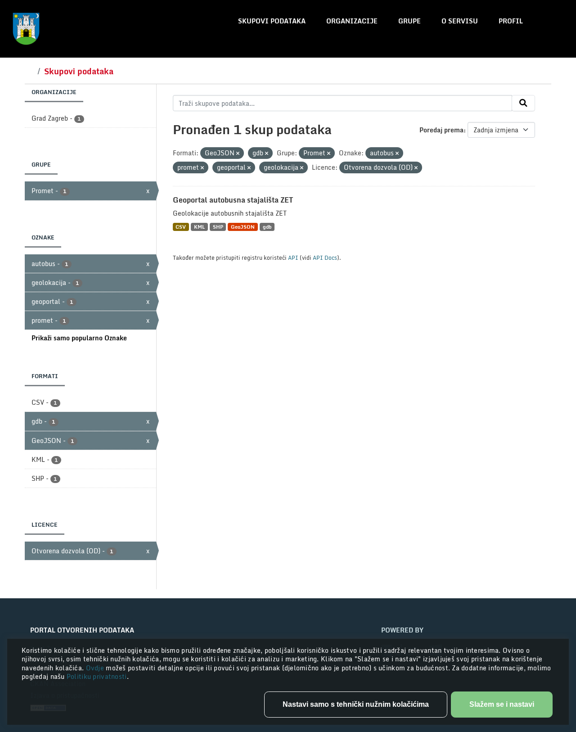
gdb (267, 226)
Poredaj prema (441, 130)
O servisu (459, 21)
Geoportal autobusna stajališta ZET (233, 200)
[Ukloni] (237, 153)
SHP (218, 226)
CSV (181, 226)
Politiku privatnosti (97, 676)
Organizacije (352, 21)
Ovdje (96, 668)
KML (199, 226)
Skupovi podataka (272, 21)
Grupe (409, 21)
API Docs (325, 257)
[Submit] (523, 103)
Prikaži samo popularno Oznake (79, 338)
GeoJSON (243, 226)
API (293, 257)
